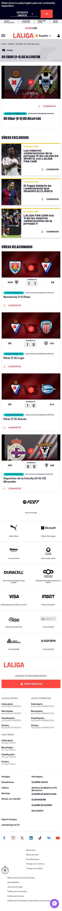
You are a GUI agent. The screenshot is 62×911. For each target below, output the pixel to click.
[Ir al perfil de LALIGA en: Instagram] (13, 838)
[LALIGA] (23, 35)
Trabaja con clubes (34, 868)
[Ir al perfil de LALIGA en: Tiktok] (40, 838)
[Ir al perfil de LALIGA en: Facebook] (4, 838)
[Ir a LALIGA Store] (31, 28)
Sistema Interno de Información (21, 878)
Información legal (15, 887)
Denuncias (30, 850)
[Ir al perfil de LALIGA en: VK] (49, 838)
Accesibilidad (13, 882)
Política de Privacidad (17, 891)
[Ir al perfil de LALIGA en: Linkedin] (31, 838)
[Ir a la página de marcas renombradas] (13, 870)
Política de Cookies (16, 896)
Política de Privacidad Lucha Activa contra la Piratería (31, 901)
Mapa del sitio (32, 855)
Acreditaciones (32, 859)
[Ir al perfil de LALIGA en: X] (22, 838)
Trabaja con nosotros (35, 864)
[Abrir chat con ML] (54, 903)
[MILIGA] (57, 35)
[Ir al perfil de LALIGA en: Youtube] (57, 838)
